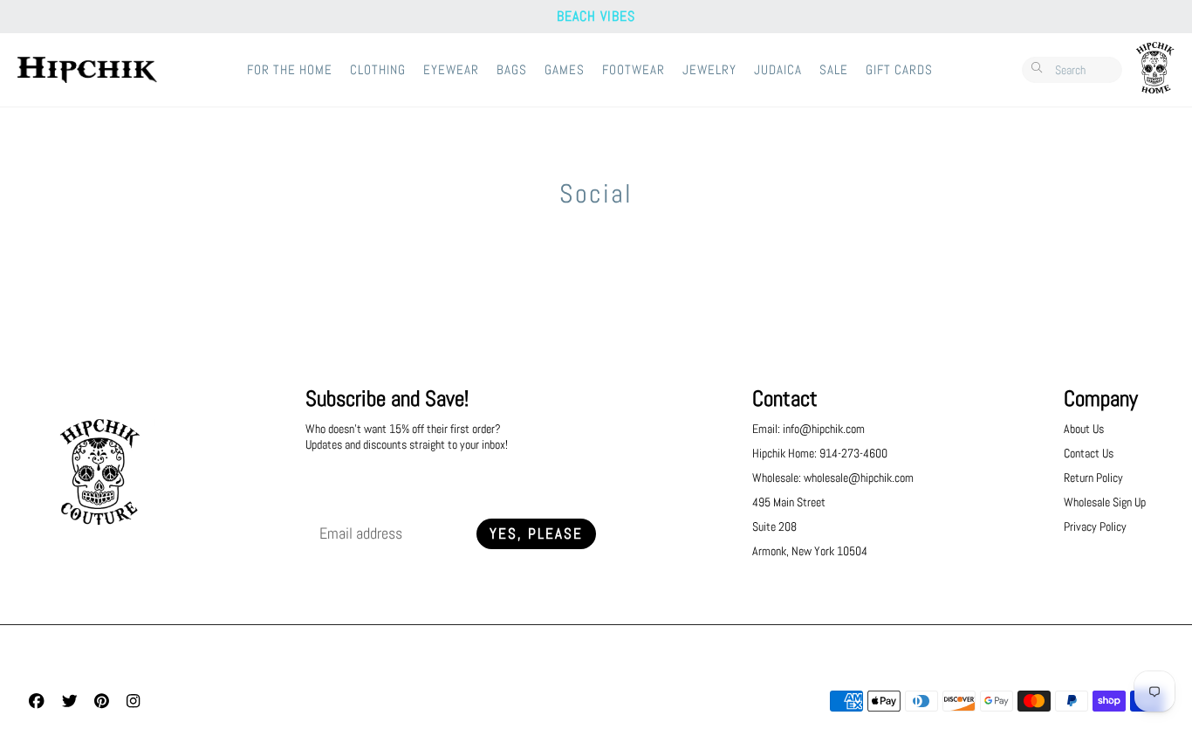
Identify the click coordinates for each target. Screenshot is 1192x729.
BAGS (512, 70)
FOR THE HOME (289, 70)
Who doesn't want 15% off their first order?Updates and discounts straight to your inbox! (406, 436)
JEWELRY (709, 70)
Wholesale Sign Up (1105, 502)
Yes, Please (536, 534)
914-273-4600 (853, 453)
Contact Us (1088, 453)
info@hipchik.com (824, 429)
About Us (1084, 429)
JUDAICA (778, 70)
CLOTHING (378, 70)
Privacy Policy (1095, 526)
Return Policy (1093, 477)
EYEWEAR (451, 70)
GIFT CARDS (899, 70)
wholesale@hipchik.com (859, 477)
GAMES (565, 70)
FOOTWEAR (633, 70)
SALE (833, 70)
